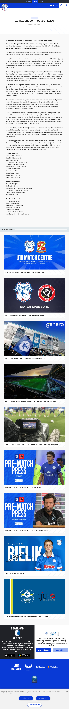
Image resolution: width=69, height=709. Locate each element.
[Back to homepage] (4, 7)
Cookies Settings (34, 704)
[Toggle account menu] (66, 5)
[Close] (67, 691)
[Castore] (28, 667)
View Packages (43, 650)
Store (41, 1)
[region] (34, 699)
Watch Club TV (61, 650)
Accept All (43, 698)
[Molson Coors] (53, 667)
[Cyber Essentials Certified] (34, 679)
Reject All (26, 698)
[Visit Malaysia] (16, 667)
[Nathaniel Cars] (40, 667)
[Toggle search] (61, 5)
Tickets (28, 1)
